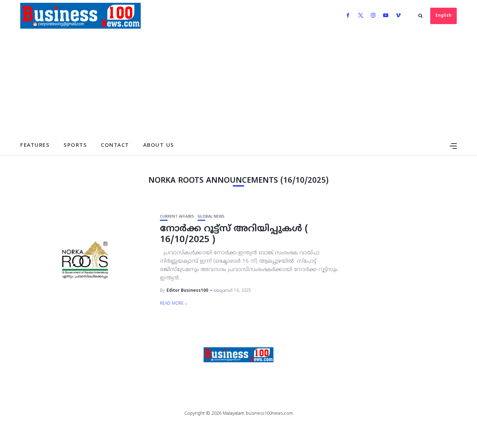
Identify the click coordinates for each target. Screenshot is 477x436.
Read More (172, 303)
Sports (75, 145)
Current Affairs (177, 217)
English (443, 16)
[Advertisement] (238, 84)
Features (35, 145)
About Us (158, 145)
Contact (115, 145)
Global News (211, 217)
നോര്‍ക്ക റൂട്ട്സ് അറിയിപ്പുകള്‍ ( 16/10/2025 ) (234, 235)
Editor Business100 (187, 290)
